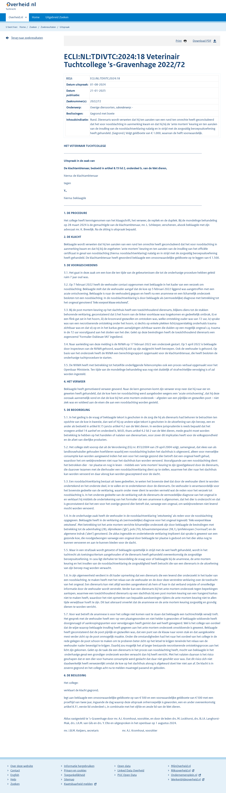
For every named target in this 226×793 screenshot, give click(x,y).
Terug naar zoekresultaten (27, 38)
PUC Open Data (127, 775)
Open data (124, 766)
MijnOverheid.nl (181, 766)
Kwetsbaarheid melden (78, 784)
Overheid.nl (16, 18)
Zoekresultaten (48, 27)
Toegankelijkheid (74, 775)
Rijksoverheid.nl (181, 770)
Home (36, 17)
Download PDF (202, 41)
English (14, 775)
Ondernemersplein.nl (184, 775)
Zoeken (33, 27)
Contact (15, 770)
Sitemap (69, 779)
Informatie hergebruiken (79, 766)
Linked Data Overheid (130, 770)
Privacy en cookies (75, 770)
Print (179, 41)
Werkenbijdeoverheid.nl (186, 779)
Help (13, 779)
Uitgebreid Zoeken (56, 17)
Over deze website (21, 766)
